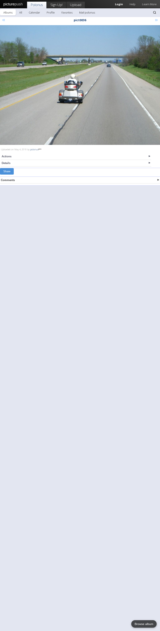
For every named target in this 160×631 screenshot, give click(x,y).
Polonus (37, 4)
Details (6, 163)
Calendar (34, 12)
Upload (75, 4)
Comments (8, 180)
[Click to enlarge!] (80, 85)
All (20, 12)
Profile (51, 12)
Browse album (144, 624)
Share (6, 171)
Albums (7, 12)
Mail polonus (87, 12)
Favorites (66, 12)
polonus (34, 149)
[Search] (154, 12)
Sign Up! (56, 4)
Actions (6, 156)
